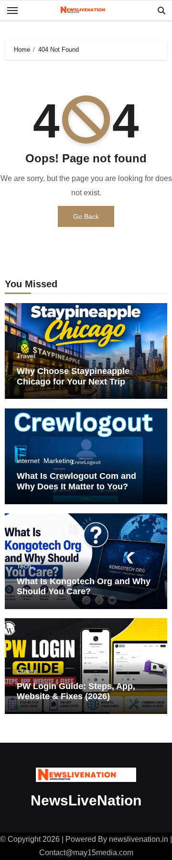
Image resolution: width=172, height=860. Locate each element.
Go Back (86, 216)
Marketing (58, 460)
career (26, 671)
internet (28, 460)
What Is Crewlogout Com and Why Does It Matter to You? (76, 481)
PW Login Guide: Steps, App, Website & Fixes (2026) (76, 691)
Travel (26, 355)
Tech (24, 566)
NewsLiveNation (86, 800)
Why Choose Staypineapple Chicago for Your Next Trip (73, 376)
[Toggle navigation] (12, 10)
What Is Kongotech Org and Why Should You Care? (83, 587)
